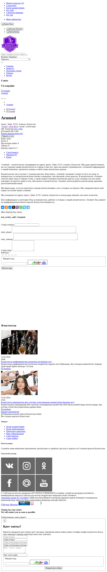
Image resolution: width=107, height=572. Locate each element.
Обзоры (9, 73)
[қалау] (5, 98)
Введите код (8, 259)
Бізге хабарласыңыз (15, 434)
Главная (9, 66)
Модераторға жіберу (54, 568)
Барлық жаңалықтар (10, 412)
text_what (18, 129)
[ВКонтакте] (2, 207)
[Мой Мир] (9, 207)
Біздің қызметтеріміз (15, 427)
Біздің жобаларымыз (15, 429)
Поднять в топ (7, 136)
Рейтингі (5, 253)
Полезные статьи (13, 71)
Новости (10, 68)
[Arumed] (10, 109)
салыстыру (31, 126)
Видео (9, 75)
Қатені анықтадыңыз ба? (12, 133)
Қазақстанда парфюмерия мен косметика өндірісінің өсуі (26, 362)
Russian (19, 29)
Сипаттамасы (12, 152)
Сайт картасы (12, 436)
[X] (13, 207)
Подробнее (6, 369)
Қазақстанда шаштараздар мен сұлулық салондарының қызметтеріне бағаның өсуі (37, 402)
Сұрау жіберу (12, 438)
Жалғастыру (7, 268)
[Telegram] (28, 207)
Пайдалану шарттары (15, 431)
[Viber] (17, 207)
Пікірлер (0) (11, 155)
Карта (8, 157)
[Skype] (24, 207)
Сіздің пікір (6, 250)
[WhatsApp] (20, 207)
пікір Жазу (13, 126)
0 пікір (4, 126)
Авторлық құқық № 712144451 (15, 498)
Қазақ (16, 32)
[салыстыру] (2, 98)
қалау (22, 126)
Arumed (4, 93)
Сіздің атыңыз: (7, 225)
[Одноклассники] (6, 207)
